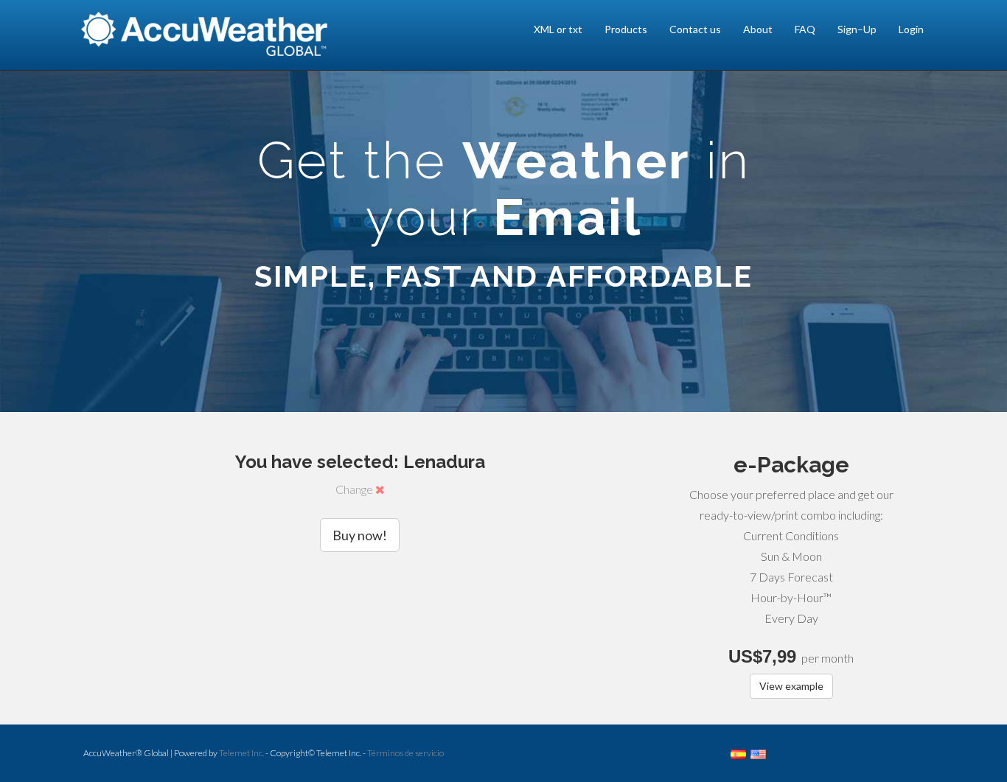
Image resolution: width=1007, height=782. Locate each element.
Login (911, 29)
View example (791, 686)
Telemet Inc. (241, 752)
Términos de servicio (405, 752)
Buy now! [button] (359, 535)
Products (625, 29)
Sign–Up (857, 29)
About (758, 29)
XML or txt (558, 29)
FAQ (805, 29)
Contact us (695, 29)
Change (355, 489)
